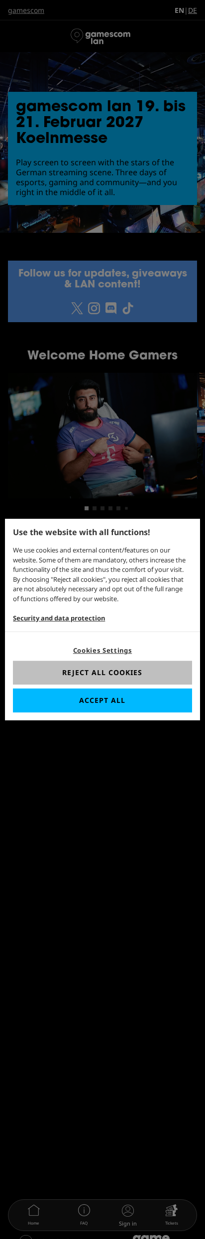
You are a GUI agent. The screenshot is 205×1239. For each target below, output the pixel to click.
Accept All (102, 700)
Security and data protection (59, 618)
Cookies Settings (102, 650)
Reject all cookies (102, 672)
